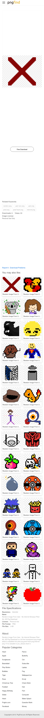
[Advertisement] (22, 33)
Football (5, 687)
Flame (24, 652)
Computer (25, 694)
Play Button (6, 667)
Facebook (5, 706)
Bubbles (5, 671)
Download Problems (17, 267)
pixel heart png (18, 210)
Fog (23, 671)
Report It (5, 267)
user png (31, 206)
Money (24, 706)
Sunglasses (6, 659)
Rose (4, 679)
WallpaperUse (27, 675)
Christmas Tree (7, 683)
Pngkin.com (6, 702)
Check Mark (26, 683)
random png (7, 206)
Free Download (22, 149)
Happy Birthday (7, 691)
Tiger (4, 675)
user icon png (19, 206)
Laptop (24, 667)
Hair (23, 687)
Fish (23, 691)
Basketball (5, 663)
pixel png (6, 210)
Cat (23, 659)
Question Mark (27, 702)
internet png (31, 210)
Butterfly (25, 655)
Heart (4, 652)
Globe (4, 694)
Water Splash (26, 698)
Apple (4, 655)
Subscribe (25, 663)
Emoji (24, 679)
